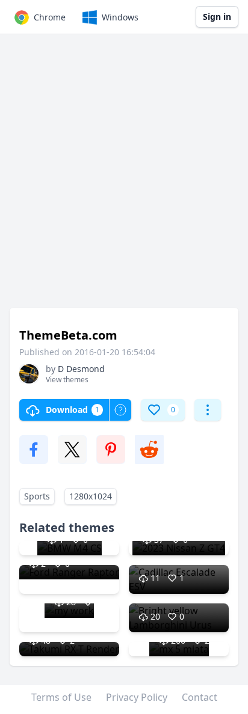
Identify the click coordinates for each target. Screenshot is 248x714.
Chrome (50, 17)
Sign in (217, 16)
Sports (37, 496)
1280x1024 (90, 496)
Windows (120, 17)
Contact (199, 697)
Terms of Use (61, 697)
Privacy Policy (136, 697)
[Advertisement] (124, 177)
